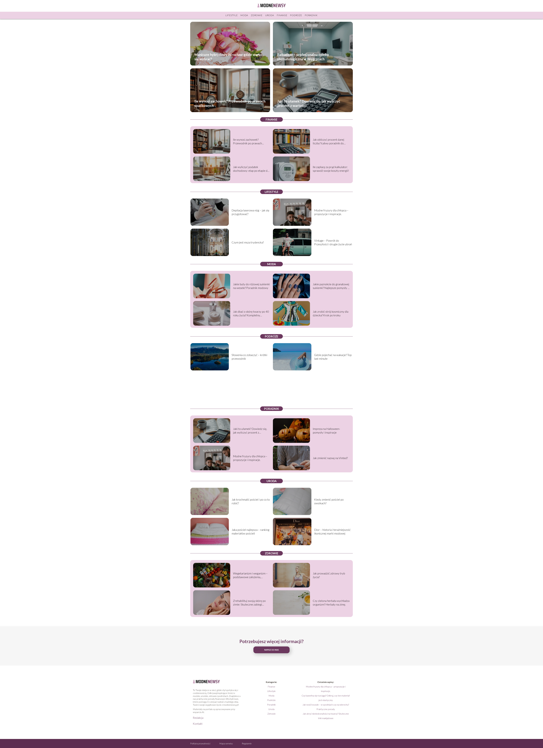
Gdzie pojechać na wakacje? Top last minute (333, 356)
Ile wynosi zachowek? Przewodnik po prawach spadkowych (229, 103)
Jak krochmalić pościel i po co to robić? (251, 501)
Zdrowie (256, 15)
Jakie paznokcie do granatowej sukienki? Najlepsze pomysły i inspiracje (331, 286)
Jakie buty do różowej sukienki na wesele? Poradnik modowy (251, 285)
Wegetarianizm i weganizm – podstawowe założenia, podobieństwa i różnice (250, 575)
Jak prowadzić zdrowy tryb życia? (329, 575)
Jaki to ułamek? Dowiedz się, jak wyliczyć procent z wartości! (308, 103)
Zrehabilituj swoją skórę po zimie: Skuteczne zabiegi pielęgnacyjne (249, 602)
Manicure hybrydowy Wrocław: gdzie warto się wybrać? (228, 56)
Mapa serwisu (226, 743)
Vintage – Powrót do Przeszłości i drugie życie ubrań (333, 242)
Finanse (282, 15)
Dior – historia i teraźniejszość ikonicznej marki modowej (332, 531)
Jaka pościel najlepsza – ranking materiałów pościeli (250, 531)
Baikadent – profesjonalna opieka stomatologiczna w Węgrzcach (303, 56)
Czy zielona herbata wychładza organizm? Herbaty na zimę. (331, 602)
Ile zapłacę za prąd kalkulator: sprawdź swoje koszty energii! (331, 168)
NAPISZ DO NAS (271, 650)
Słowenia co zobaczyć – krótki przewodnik (249, 356)
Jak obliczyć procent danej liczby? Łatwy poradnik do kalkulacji (328, 141)
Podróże (296, 15)
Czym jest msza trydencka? (248, 242)
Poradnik (311, 15)
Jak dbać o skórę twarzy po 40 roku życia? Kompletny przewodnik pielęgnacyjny (251, 313)
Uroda (269, 15)
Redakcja (198, 717)
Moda (244, 15)
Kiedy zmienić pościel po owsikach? (329, 501)
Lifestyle (231, 15)
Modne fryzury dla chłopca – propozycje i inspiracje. (331, 212)
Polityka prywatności (200, 743)
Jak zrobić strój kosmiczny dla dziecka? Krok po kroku (330, 313)
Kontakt (197, 723)
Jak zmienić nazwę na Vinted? (330, 458)
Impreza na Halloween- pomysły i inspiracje (326, 430)
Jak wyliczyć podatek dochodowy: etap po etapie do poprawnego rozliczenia (251, 168)
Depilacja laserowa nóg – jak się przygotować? (250, 212)
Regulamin (247, 743)
